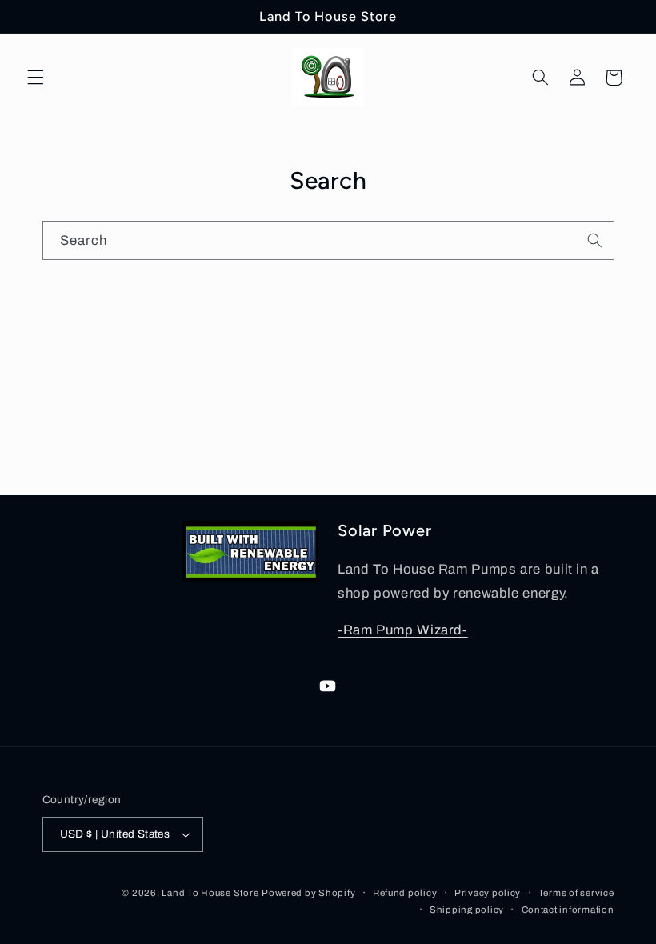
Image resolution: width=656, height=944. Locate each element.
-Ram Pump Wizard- (403, 630)
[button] (35, 77)
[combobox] (328, 240)
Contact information (568, 909)
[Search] (594, 240)
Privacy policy (487, 893)
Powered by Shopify (308, 893)
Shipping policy (467, 909)
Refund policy (405, 893)
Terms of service (576, 893)
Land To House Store (210, 893)
